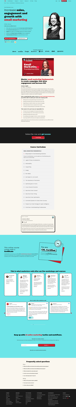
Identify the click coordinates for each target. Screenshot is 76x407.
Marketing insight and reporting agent (53, 403)
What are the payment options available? (31, 380)
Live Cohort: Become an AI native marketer (54, 394)
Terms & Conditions (9, 401)
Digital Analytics (39, 397)
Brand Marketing (39, 398)
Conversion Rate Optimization (30, 398)
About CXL (7, 394)
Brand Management (28, 397)
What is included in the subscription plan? (31, 371)
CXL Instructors (18, 398)
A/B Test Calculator (18, 402)
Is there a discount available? (29, 385)
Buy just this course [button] (21, 38)
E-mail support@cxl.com (66, 394)
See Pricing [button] (38, 137)
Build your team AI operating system (53, 396)
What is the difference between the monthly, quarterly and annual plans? (36, 366)
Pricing (7, 397)
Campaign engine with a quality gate (53, 400)
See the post (7, 283)
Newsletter (17, 401)
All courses (17, 394)
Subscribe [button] (46, 345)
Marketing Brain (50, 399)
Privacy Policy (8, 398)
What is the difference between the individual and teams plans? (34, 368)
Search (27, 402)
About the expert (25, 216)
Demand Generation (28, 394)
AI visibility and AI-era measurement (53, 402)
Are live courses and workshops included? (31, 373)
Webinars (17, 397)
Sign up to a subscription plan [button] (10, 38)
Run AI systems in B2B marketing (52, 398)
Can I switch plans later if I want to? (30, 375)
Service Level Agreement (9, 402)
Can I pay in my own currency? (29, 382)
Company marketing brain (51, 404)
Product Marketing (28, 401)
